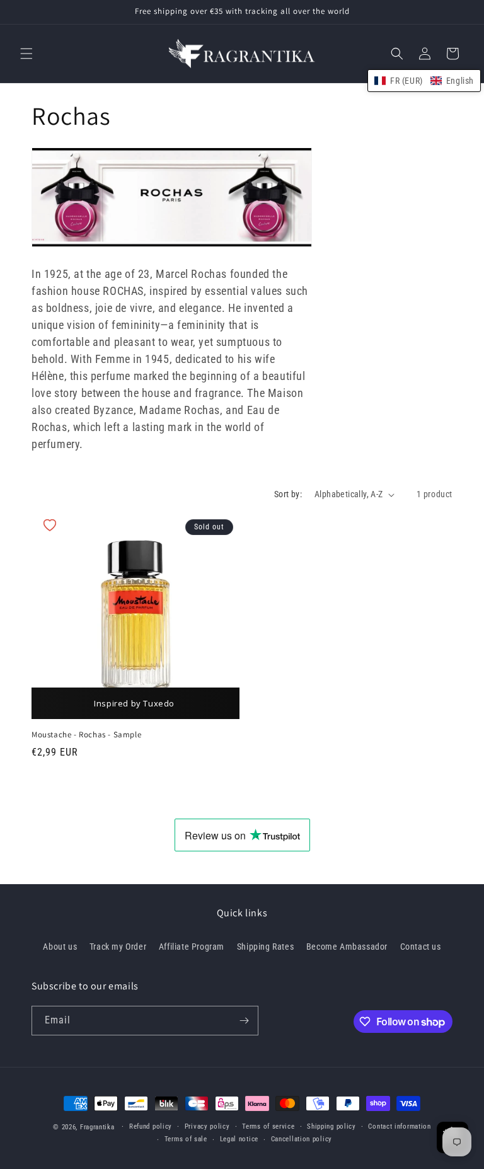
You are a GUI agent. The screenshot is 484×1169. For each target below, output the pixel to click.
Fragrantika (97, 1127)
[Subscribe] (244, 1020)
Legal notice (239, 1139)
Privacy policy (207, 1126)
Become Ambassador (347, 947)
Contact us (420, 947)
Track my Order (117, 947)
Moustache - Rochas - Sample (86, 735)
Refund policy (150, 1126)
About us (60, 947)
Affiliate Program (191, 947)
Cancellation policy (301, 1139)
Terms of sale (185, 1139)
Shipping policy (331, 1126)
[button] (26, 53)
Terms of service (268, 1126)
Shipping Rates (265, 947)
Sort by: (288, 494)
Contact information (399, 1126)
